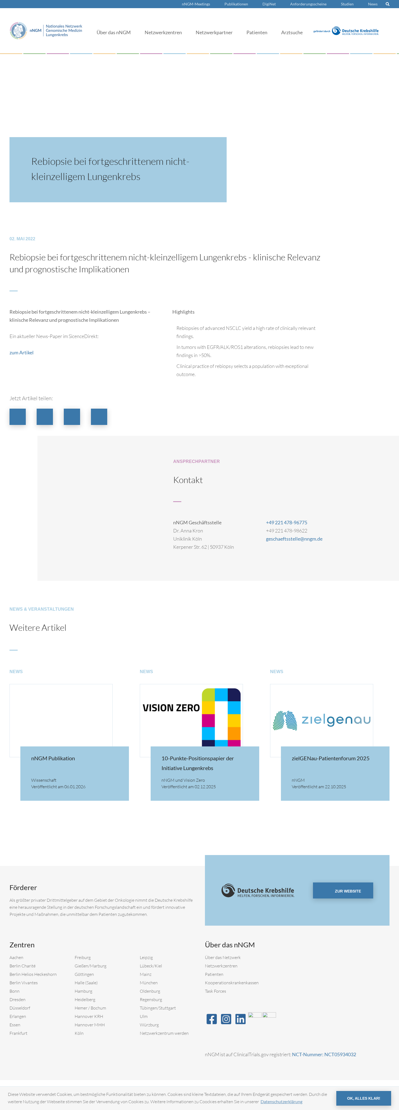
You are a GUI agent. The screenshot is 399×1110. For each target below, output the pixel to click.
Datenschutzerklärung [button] (281, 1101)
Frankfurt (18, 1033)
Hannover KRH (89, 1016)
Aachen (16, 957)
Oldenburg (150, 991)
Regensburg (151, 999)
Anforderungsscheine (308, 4)
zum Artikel (22, 352)
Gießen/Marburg (90, 966)
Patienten (256, 32)
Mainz (145, 974)
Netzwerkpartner (214, 32)
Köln (79, 1033)
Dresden (18, 999)
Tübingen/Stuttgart (158, 1008)
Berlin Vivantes (24, 982)
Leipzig (146, 957)
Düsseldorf (20, 1008)
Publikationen (236, 4)
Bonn (15, 991)
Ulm (144, 1016)
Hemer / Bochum (90, 1008)
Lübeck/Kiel (151, 966)
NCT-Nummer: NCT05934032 (324, 1054)
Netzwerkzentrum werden (164, 1033)
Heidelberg (85, 999)
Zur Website (347, 891)
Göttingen (84, 974)
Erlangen (18, 1016)
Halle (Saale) (86, 982)
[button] (18, 417)
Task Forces (215, 991)
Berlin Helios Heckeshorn (33, 974)
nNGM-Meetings (196, 4)
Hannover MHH (90, 1024)
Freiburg (83, 957)
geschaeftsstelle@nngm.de (294, 539)
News (373, 4)
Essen (15, 1024)
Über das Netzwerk (223, 957)
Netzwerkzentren (163, 32)
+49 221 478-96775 (286, 522)
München (149, 982)
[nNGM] (46, 30)
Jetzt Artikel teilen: (31, 398)
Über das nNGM (114, 32)
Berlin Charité (23, 966)
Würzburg (149, 1024)
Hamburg (83, 991)
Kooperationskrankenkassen (232, 982)
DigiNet (269, 4)
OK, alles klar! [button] (363, 1098)
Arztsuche (292, 32)
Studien (347, 4)
